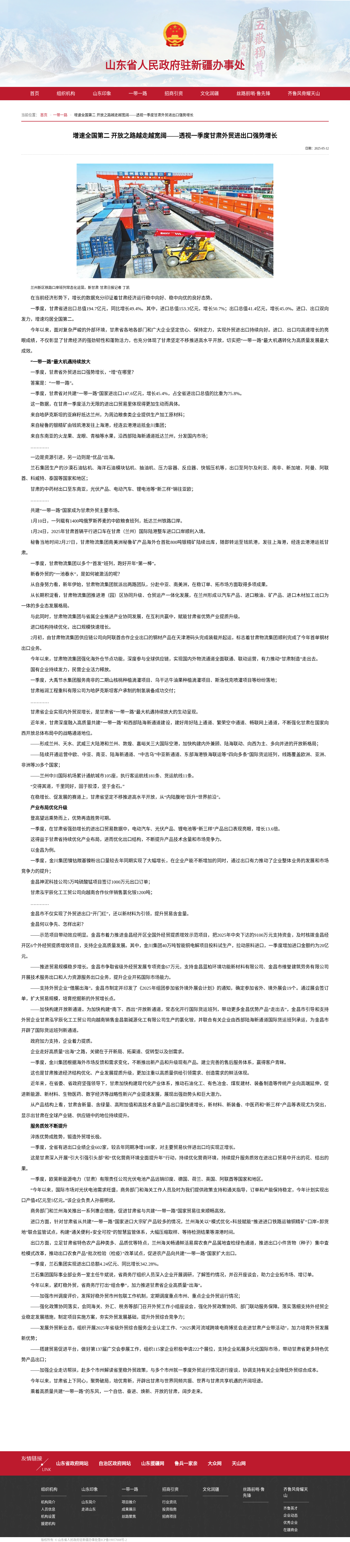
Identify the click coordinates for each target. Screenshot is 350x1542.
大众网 (215, 1463)
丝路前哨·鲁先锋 (253, 93)
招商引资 (173, 93)
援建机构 (48, 1524)
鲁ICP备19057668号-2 (112, 1540)
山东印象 (102, 93)
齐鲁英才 (290, 1508)
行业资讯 (169, 1502)
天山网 (239, 1463)
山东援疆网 (152, 1463)
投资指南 (169, 1509)
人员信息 (48, 1509)
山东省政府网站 (72, 1463)
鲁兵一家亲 (186, 1463)
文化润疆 (209, 93)
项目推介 (129, 1502)
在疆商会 (290, 1530)
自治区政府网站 (115, 1463)
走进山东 (88, 1509)
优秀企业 (290, 1523)
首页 (34, 93)
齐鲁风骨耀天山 (304, 93)
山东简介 (88, 1502)
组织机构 (66, 93)
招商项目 (169, 1516)
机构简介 (48, 1502)
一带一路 (138, 93)
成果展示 (129, 1509)
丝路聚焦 (129, 1516)
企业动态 (290, 1515)
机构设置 (48, 1516)
